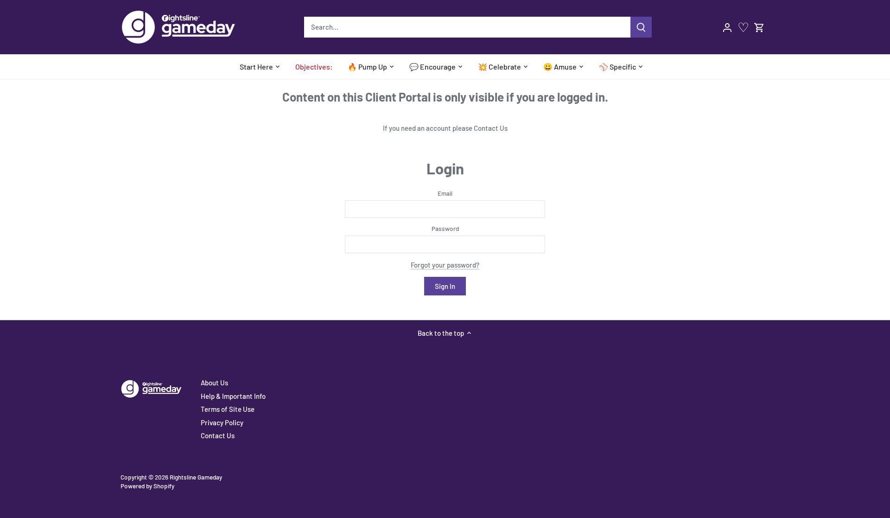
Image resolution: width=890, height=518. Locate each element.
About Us (214, 382)
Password (445, 228)
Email (445, 193)
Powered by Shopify (147, 486)
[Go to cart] (759, 27)
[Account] (727, 27)
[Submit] (641, 27)
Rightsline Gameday (196, 477)
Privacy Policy (222, 422)
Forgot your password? (445, 265)
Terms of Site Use (227, 409)
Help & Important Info (233, 396)
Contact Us (491, 128)
